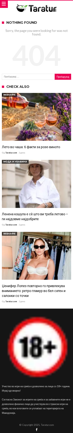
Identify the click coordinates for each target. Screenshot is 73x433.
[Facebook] (36, 430)
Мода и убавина (15, 161)
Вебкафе (9, 94)
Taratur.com (11, 152)
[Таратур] (36, 4)
